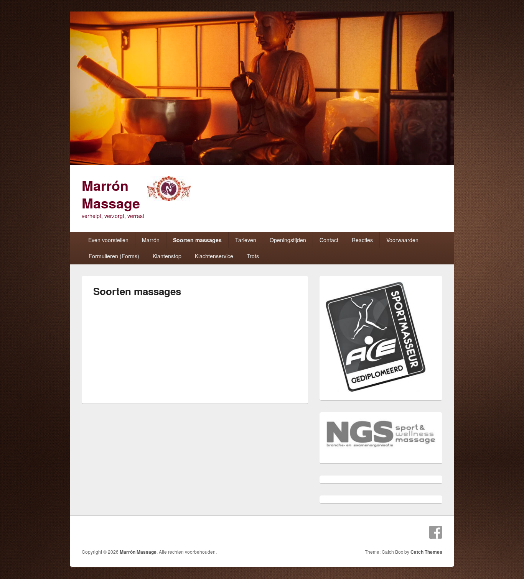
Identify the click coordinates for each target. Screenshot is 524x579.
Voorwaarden (402, 240)
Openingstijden (288, 240)
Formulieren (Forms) (114, 256)
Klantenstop (167, 256)
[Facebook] (435, 532)
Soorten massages (197, 240)
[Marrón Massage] (262, 162)
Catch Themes (426, 551)
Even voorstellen (108, 240)
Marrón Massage (111, 194)
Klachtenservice (214, 256)
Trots (253, 256)
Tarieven (245, 240)
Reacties (362, 240)
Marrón (151, 240)
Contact (329, 240)
